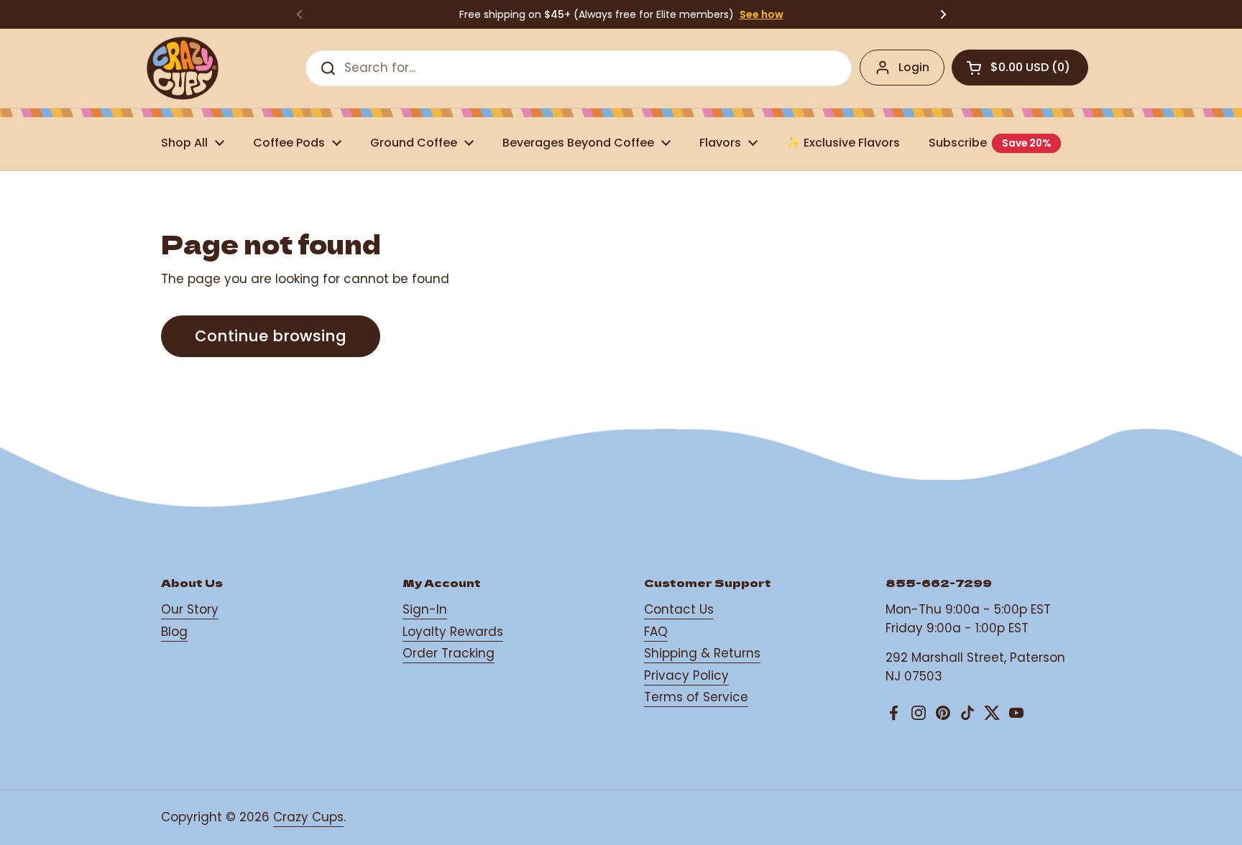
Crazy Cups (308, 817)
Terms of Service (696, 697)
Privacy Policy (686, 675)
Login (913, 67)
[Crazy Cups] (182, 68)
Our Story (189, 609)
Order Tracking (448, 653)
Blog (174, 631)
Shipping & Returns (702, 653)
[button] (1020, 68)
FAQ (656, 631)
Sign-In (424, 609)
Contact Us (679, 609)
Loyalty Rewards (452, 631)
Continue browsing (270, 335)
